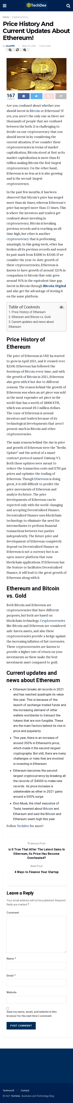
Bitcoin (35, 111)
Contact (25, 1090)
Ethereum (41, 479)
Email (11, 975)
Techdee (23, 826)
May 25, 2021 (29, 45)
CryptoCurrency (20, 17)
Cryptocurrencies (52, 620)
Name (11, 958)
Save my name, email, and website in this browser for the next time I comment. (32, 1013)
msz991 (10, 45)
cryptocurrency (18, 239)
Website (11, 992)
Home (6, 17)
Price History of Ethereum (29, 312)
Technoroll (8, 1090)
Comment (13, 912)
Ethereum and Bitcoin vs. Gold (31, 317)
